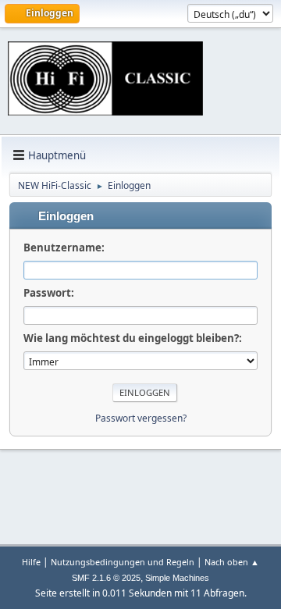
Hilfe (31, 562)
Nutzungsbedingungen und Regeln (122, 562)
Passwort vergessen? (141, 418)
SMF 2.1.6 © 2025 (106, 577)
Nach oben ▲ (232, 562)
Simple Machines (177, 577)
